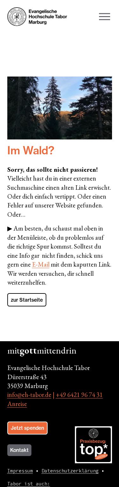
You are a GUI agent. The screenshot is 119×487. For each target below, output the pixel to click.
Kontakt (19, 450)
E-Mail (41, 264)
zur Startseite (27, 300)
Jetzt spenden (27, 428)
